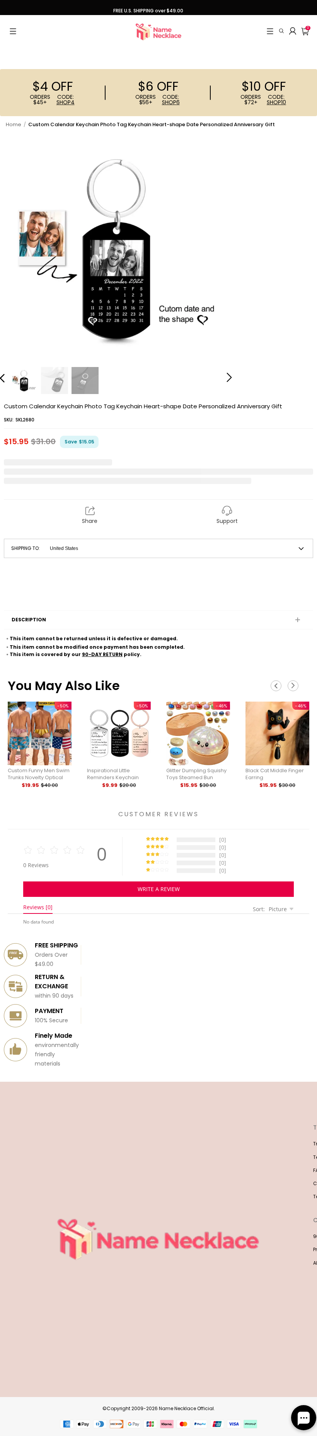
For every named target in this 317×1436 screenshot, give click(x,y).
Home (13, 124)
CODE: (65, 99)
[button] (13, 31)
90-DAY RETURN (102, 654)
